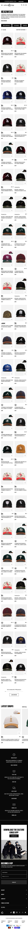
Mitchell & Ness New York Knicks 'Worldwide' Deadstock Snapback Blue (7, 381)
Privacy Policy (16, 921)
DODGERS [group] (16, 25)
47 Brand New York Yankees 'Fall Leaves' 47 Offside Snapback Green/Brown (6, 244)
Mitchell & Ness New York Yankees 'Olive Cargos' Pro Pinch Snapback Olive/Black (7, 217)
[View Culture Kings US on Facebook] (13, 912)
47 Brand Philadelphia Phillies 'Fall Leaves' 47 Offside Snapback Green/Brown (20, 571)
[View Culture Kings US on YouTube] (22, 912)
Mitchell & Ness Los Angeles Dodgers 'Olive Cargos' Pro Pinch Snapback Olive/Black (20, 190)
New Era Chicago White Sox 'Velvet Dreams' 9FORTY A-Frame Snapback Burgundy (20, 163)
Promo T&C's (23, 921)
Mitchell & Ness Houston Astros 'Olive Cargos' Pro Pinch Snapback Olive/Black (20, 381)
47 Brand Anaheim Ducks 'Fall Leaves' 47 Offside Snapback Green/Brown (6, 435)
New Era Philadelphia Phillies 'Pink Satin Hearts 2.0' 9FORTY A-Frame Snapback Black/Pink (7, 653)
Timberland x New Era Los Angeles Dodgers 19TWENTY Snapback (20, 462)
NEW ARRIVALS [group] (6, 25)
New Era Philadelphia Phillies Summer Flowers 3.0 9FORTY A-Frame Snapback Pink (20, 489)
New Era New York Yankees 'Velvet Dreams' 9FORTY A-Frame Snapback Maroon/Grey (7, 54)
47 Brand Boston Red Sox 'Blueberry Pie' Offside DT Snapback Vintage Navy (20, 626)
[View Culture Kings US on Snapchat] (25, 912)
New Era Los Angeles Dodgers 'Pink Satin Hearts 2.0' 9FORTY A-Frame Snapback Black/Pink (7, 81)
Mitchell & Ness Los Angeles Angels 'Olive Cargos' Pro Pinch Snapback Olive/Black (6, 680)
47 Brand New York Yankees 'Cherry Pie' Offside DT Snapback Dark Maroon (21, 272)
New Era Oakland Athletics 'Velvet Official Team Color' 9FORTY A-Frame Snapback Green (7, 462)
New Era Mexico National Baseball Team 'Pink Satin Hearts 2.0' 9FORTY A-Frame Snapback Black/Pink (21, 326)
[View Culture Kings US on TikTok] (11, 912)
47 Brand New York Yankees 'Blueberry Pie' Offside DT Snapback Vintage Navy (20, 408)
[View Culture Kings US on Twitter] (19, 912)
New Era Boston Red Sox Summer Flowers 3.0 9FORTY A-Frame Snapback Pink (7, 299)
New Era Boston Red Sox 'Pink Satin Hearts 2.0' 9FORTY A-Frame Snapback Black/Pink (20, 435)
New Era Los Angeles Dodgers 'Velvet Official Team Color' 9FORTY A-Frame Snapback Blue (7, 108)
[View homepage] (9, 4)
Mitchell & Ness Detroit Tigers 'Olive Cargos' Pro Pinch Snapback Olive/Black (20, 299)
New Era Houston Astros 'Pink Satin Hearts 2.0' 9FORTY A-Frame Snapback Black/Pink (20, 680)
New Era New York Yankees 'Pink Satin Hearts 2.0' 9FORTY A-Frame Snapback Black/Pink (20, 135)
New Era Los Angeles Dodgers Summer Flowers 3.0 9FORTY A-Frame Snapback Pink (19, 81)
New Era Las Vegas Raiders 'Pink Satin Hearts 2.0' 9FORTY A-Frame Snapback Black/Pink (7, 517)
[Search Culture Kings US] (22, 5)
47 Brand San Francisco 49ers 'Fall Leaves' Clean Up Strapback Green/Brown (20, 544)
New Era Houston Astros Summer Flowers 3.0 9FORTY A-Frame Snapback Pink (7, 489)
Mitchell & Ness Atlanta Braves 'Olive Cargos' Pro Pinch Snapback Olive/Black (21, 598)
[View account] (24, 5)
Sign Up (14, 882)
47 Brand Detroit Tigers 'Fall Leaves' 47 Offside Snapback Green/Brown (6, 571)
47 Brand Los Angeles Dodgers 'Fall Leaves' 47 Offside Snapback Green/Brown (6, 163)
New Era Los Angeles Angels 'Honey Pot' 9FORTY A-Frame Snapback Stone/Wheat (10, 740)
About (3, 898)
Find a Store (5, 903)
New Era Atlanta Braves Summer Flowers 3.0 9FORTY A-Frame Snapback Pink (7, 544)
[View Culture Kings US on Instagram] (16, 912)
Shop (3, 890)
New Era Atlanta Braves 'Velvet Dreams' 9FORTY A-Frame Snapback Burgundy (7, 190)
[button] (26, 5)
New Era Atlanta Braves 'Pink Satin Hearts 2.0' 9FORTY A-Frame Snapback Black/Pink (20, 353)
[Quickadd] (11, 47)
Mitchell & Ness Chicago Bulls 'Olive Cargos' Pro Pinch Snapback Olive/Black (20, 217)
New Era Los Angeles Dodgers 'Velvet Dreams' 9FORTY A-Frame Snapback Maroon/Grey (7, 135)
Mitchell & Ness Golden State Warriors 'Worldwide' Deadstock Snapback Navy (20, 653)
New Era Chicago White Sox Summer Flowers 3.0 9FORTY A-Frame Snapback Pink (7, 598)
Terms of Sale (10, 921)
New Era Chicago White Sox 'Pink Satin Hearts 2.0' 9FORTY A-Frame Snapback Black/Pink (20, 517)
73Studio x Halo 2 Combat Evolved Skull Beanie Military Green (7, 326)
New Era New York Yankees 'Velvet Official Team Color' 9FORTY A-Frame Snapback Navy (20, 108)
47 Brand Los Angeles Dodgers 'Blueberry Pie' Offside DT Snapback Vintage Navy (6, 353)
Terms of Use (3, 921)
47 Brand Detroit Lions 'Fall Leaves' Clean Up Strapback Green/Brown (20, 244)
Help (2, 894)
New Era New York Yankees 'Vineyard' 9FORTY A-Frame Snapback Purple (7, 272)
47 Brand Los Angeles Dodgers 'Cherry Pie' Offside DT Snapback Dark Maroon (7, 626)
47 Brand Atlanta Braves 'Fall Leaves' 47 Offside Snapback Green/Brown (7, 408)
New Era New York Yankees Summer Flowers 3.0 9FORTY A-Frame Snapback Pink (20, 54)
